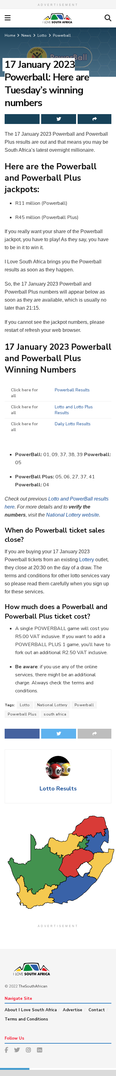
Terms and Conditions (26, 1019)
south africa (55, 714)
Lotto (42, 35)
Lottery (86, 559)
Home (10, 35)
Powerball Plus (22, 714)
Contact (96, 1010)
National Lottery (52, 705)
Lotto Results (58, 788)
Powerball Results (72, 390)
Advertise (72, 1010)
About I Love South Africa (31, 1010)
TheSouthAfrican (33, 986)
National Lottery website (72, 514)
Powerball (62, 35)
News (26, 35)
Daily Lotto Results (73, 424)
